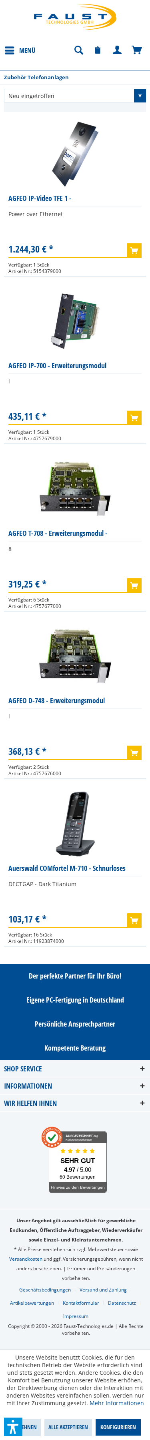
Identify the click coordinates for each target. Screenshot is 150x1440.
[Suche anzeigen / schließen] (78, 50)
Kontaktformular (81, 1303)
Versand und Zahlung (103, 1289)
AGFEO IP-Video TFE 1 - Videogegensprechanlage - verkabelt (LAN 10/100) (66, 200)
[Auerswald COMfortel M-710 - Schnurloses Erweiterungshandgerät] (75, 824)
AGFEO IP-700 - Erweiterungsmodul (57, 365)
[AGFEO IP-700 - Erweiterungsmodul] (75, 321)
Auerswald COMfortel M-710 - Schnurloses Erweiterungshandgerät (67, 869)
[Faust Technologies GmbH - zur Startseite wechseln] (75, 17)
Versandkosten (25, 1258)
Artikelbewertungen (32, 1303)
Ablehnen (25, 1427)
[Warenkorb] (137, 50)
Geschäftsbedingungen (45, 1289)
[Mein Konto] (118, 50)
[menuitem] (20, 50)
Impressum (75, 1316)
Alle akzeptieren (68, 1427)
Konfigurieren (118, 1427)
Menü (27, 50)
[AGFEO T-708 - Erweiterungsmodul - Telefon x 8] (75, 489)
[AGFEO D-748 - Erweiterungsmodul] (75, 656)
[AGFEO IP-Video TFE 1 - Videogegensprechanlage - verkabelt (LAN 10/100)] (75, 154)
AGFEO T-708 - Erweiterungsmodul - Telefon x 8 (58, 535)
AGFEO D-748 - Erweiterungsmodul (56, 700)
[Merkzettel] (98, 50)
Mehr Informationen (117, 1403)
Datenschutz (122, 1303)
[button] (13, 1427)
